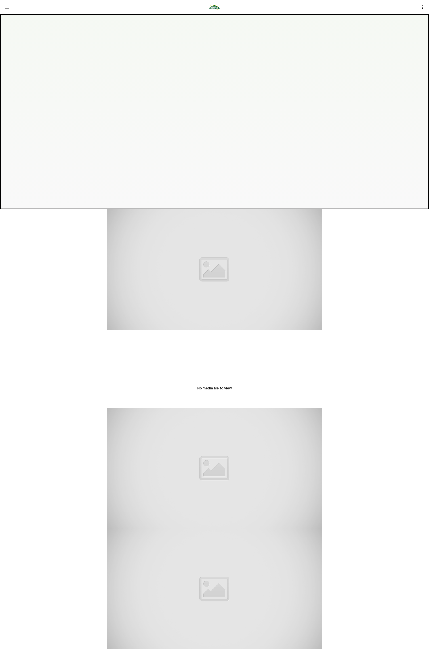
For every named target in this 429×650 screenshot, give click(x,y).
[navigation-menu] (6, 7)
